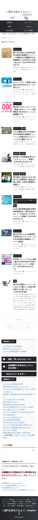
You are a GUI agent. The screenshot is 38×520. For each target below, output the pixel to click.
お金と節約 (9, 30)
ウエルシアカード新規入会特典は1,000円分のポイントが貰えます (24, 84)
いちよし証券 (19, 298)
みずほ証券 (27, 298)
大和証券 (25, 307)
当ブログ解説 (11, 506)
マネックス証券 (22, 303)
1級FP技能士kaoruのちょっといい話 (15, 386)
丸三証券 (28, 305)
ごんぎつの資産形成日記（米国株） (15, 351)
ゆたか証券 (20, 301)
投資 (9, 26)
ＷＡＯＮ (20, 273)
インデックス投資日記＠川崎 (13, 384)
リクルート (16, 121)
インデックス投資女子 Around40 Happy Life (18, 412)
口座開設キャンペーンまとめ (12, 483)
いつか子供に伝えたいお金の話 (13, 399)
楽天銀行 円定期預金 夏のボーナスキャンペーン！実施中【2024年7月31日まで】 (24, 159)
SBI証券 (26, 294)
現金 (28, 69)
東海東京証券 (21, 309)
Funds (27, 221)
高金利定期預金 (11, 503)
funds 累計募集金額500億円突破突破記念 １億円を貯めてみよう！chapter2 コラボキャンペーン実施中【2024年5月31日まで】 (24, 214)
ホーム (4, 499)
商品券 (20, 307)
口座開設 (23, 69)
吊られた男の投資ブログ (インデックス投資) (18, 407)
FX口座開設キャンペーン (11, 488)
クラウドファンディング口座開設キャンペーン (19, 490)
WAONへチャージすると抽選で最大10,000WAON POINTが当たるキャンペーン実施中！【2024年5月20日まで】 (24, 264)
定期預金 (9, 22)
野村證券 (31, 309)
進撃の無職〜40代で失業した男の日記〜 (17, 433)
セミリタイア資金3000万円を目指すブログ (18, 425)
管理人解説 (20, 506)
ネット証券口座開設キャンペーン (14, 485)
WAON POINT (29, 90)
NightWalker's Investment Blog (14, 404)
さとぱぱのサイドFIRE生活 (12, 346)
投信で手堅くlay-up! (10, 402)
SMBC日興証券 (23, 296)
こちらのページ (23, 435)
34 (29, 327)
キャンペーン (31, 67)
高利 (32, 166)
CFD (25, 67)
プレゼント (16, 69)
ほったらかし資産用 (10, 430)
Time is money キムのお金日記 (14, 422)
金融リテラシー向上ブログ (12, 349)
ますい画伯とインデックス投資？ (14, 410)
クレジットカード (18, 94)
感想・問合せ (29, 506)
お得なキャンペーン (24, 503)
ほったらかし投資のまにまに (13, 417)
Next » (19, 320)
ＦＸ (31, 69)
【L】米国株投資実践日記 (12, 420)
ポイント (32, 119)
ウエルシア (24, 92)
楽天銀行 (28, 166)
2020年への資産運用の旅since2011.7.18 (16, 427)
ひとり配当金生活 (9, 415)
